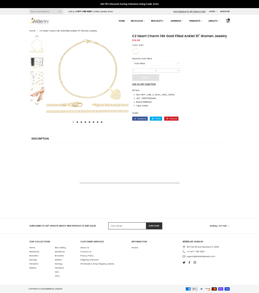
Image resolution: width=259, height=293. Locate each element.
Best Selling (60, 247)
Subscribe (154, 226)
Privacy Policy (87, 255)
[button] (36, 36)
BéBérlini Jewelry (54, 289)
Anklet (145, 105)
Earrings (176, 20)
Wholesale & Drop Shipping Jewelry (97, 263)
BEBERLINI (147, 102)
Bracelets (157, 20)
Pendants (194, 20)
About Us (84, 247)
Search (135, 247)
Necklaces (137, 20)
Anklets (212, 20)
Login (212, 11)
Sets (57, 272)
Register (225, 11)
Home (122, 20)
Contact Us (85, 251)
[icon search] (59, 11)
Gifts (57, 276)
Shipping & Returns (89, 259)
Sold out (146, 77)
